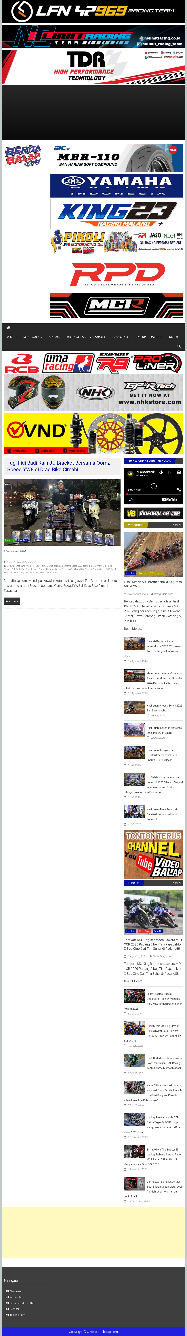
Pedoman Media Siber (22, 1303)
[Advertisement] (93, 112)
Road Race (144, 931)
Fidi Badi (16, 569)
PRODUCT (157, 337)
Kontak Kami (17, 1297)
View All (177, 524)
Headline (22, 540)
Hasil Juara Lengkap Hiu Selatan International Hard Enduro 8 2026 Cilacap (162, 755)
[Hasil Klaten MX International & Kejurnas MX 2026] (153, 554)
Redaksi (14, 1309)
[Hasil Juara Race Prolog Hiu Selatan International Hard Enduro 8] (134, 811)
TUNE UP (140, 337)
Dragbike (9, 540)
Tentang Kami (18, 1314)
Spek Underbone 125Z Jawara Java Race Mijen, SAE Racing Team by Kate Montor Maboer (164, 1063)
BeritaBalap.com (163, 593)
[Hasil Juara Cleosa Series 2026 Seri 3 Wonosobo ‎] (134, 707)
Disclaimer (16, 1291)
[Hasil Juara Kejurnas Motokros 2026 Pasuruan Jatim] (134, 730)
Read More (132, 629)
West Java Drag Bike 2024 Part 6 (40, 572)
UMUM (173, 337)
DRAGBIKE (54, 337)
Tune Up (158, 931)
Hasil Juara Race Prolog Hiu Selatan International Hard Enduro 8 (162, 814)
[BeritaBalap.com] (8, 327)
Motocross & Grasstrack (150, 573)
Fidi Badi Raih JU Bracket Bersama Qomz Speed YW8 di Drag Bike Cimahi (56, 569)
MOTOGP (12, 337)
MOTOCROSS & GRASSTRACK (85, 337)
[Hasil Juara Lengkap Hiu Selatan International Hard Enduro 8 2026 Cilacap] (134, 752)
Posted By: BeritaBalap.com (19, 562)
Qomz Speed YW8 (101, 569)
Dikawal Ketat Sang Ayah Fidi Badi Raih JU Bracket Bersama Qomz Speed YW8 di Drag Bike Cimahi (54, 566)
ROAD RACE (31, 337)
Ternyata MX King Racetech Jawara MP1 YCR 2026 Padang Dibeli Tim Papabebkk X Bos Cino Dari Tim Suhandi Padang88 (153, 944)
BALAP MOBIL (120, 337)
